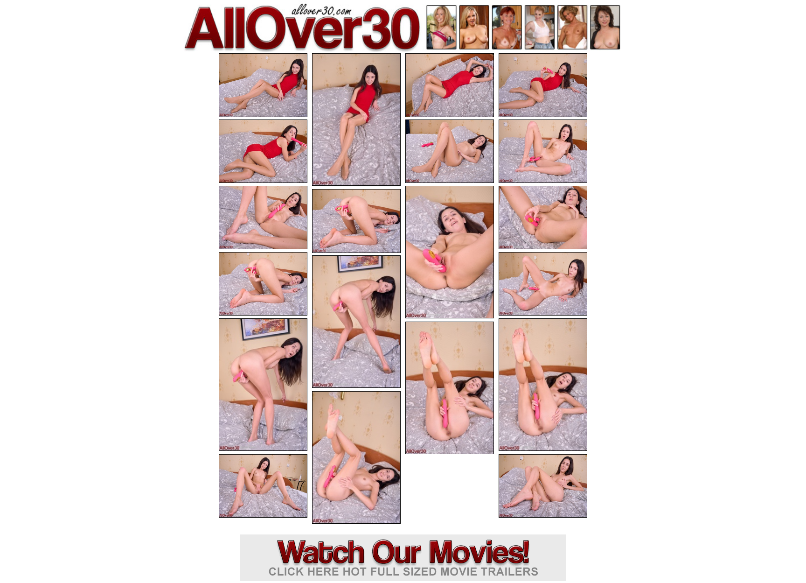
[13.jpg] (543, 284)
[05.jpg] (263, 151)
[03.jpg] (449, 85)
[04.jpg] (543, 85)
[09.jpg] (449, 252)
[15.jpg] (263, 384)
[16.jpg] (543, 384)
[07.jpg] (543, 151)
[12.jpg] (263, 284)
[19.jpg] (263, 486)
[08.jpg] (263, 218)
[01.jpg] (263, 85)
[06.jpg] (449, 151)
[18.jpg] (356, 457)
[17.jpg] (449, 388)
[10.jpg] (543, 218)
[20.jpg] (543, 486)
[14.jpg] (356, 321)
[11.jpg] (356, 221)
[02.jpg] (356, 119)
